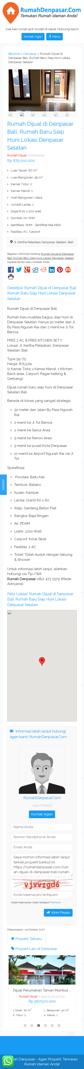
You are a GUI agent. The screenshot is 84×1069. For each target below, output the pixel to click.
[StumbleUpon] (68, 271)
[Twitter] (19, 271)
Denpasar (30, 53)
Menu (56, 36)
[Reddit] (43, 271)
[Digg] (35, 271)
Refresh (56, 902)
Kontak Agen (33, 36)
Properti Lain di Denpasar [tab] (35, 949)
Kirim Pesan (60, 913)
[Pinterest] (59, 271)
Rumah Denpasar (20, 1059)
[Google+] (27, 271)
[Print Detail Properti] (10, 278)
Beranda (14, 53)
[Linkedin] (51, 271)
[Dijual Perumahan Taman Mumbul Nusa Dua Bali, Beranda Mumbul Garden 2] (42, 970)
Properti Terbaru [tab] (28, 939)
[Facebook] (10, 271)
